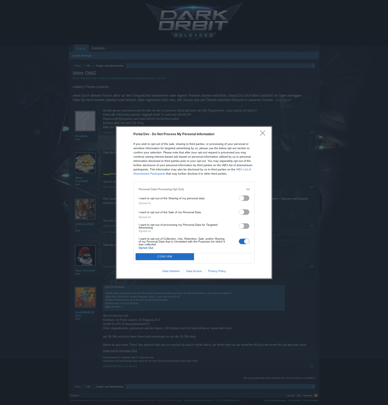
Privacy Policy (217, 271)
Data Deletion (171, 271)
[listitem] (194, 189)
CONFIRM (164, 256)
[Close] (264, 134)
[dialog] (194, 203)
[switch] (244, 198)
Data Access (194, 271)
